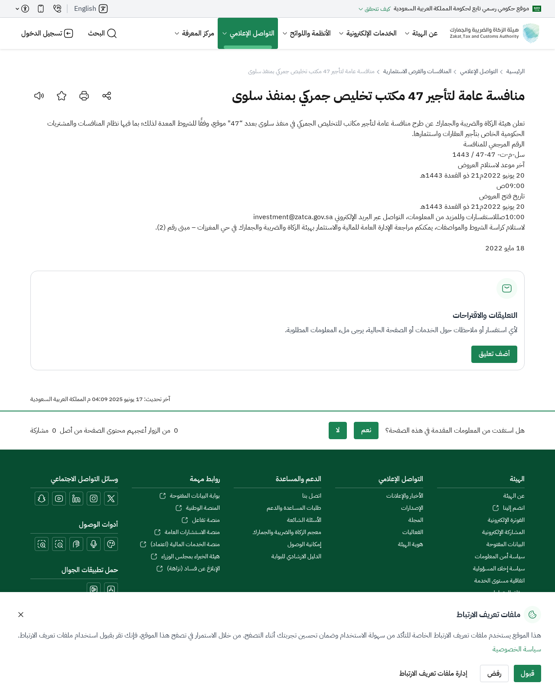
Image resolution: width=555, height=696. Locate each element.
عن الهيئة (424, 33)
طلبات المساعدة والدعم (294, 508)
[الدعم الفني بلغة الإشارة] (76, 544)
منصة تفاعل (205, 520)
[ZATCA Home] (494, 33)
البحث (96, 33)
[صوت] (39, 95)
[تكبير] (42, 544)
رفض (494, 673)
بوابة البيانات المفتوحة (194, 496)
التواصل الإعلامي (252, 33)
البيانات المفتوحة (505, 544)
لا (338, 430)
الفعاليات (412, 532)
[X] (111, 498)
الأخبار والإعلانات (404, 496)
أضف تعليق (494, 354)
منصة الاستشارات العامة (192, 532)
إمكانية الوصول (304, 544)
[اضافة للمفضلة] (61, 95)
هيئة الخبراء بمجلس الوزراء (190, 556)
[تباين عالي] (111, 544)
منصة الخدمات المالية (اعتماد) (184, 544)
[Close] (21, 615)
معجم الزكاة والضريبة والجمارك (286, 532)
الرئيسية (515, 71)
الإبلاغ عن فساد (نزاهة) (193, 568)
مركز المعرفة (198, 33)
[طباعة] (84, 95)
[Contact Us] (57, 9)
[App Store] (111, 589)
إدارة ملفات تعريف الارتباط (433, 673)
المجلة (415, 520)
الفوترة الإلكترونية (506, 520)
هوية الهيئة (410, 544)
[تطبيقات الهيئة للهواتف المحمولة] (41, 9)
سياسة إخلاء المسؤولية (499, 568)
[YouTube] (59, 498)
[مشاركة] (106, 95)
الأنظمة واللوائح (310, 33)
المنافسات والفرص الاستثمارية (417, 71)
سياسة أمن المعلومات (500, 556)
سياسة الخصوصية (517, 649)
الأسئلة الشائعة (304, 520)
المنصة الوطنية (202, 508)
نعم (366, 430)
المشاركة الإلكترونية (503, 532)
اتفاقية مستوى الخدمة (499, 580)
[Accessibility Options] (22, 8)
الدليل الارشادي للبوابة (296, 556)
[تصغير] (59, 544)
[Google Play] (94, 589)
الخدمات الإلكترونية (371, 33)
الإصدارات (412, 508)
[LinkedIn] (76, 498)
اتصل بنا (311, 496)
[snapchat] (42, 498)
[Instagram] (94, 498)
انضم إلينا (514, 508)
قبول (527, 673)
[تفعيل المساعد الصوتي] (94, 544)
